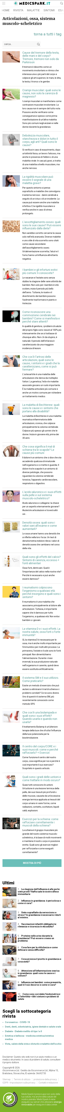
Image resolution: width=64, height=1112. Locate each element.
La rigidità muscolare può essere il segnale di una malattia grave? (37, 180)
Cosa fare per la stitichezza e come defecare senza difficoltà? (38, 948)
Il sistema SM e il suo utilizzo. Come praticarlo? (40, 679)
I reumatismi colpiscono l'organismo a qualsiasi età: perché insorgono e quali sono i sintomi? (41, 592)
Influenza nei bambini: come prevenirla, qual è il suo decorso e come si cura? (39, 983)
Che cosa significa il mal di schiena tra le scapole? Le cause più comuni (38, 449)
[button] (3, 3)
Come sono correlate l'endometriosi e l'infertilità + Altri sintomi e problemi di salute (39, 996)
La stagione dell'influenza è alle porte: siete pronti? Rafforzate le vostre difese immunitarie (39, 891)
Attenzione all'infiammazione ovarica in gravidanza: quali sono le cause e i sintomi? (38, 973)
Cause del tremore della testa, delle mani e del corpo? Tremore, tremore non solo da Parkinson (40, 57)
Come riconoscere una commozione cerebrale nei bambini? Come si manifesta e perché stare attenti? (41, 316)
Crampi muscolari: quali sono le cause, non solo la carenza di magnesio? (41, 93)
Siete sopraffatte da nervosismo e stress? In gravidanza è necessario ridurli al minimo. (39, 915)
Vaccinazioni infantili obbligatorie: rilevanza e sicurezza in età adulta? (37, 925)
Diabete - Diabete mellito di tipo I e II (23, 1031)
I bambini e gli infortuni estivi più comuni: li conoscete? (39, 271)
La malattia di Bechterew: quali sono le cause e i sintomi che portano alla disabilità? (40, 408)
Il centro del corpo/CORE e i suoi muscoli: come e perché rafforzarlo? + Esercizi (40, 749)
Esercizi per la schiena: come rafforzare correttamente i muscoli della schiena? (40, 822)
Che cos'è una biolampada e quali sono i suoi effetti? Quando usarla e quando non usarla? (39, 717)
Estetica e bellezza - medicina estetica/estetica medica (29, 1037)
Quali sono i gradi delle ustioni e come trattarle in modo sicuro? (41, 778)
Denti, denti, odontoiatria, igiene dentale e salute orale (33, 1026)
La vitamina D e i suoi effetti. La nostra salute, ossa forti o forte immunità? (41, 632)
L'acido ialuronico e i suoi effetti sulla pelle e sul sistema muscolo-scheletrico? (41, 495)
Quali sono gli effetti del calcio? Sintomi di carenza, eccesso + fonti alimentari (41, 560)
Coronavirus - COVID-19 (17, 1022)
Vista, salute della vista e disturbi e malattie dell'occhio (33, 1044)
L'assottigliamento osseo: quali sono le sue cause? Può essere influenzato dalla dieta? (41, 225)
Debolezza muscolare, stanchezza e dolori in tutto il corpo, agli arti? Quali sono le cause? (40, 140)
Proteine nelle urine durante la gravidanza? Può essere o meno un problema (36, 938)
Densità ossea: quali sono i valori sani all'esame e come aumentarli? (39, 526)
